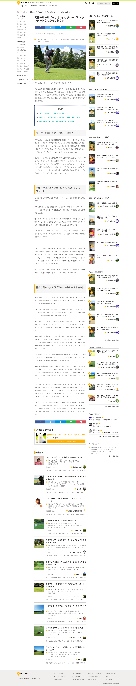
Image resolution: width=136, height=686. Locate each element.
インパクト (80, 39)
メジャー (77, 652)
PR (20, 38)
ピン (57, 525)
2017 (50, 634)
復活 (50, 464)
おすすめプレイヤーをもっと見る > (109, 436)
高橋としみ (96, 430)
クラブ (77, 545)
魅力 (57, 527)
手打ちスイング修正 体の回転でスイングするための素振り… (108, 328)
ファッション (23, 27)
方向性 (59, 547)
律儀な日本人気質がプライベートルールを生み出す (57, 121)
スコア (64, 569)
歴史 (82, 484)
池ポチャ (57, 464)
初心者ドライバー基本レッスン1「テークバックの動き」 (106, 95)
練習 (50, 506)
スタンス (52, 460)
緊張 (83, 567)
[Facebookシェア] (40, 27)
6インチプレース (61, 591)
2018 (72, 611)
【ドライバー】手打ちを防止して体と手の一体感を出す (107, 74)
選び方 (63, 486)
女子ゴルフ (22, 50)
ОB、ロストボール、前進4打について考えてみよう (65, 457)
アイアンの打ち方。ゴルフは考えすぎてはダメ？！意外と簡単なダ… (107, 363)
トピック (22, 61)
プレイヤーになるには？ (95, 673)
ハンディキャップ (54, 589)
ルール (40, 41)
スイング (52, 504)
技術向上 (22, 45)
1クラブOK (52, 593)
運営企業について (111, 673)
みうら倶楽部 (97, 417)
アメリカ (59, 613)
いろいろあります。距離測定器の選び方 (61, 520)
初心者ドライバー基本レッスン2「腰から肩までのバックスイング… (107, 108)
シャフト (71, 482)
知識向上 (22, 47)
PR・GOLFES (23, 71)
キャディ (76, 484)
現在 (61, 611)
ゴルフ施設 (22, 24)
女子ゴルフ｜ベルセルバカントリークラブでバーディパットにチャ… (107, 315)
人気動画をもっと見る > (112, 340)
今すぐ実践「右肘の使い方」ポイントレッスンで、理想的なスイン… (107, 385)
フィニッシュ (60, 652)
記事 (43, 6)
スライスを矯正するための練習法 (107, 203)
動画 (33, 6)
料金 (81, 613)
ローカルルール (64, 39)
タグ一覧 (109, 679)
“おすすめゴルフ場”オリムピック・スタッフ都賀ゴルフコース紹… (107, 143)
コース (72, 462)
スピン (51, 549)
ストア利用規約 (75, 676)
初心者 (21, 53)
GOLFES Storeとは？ (60, 676)
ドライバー (61, 656)
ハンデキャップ (73, 569)
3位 (55, 508)
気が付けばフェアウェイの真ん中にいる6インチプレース (59, 117)
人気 (70, 613)
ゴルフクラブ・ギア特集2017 (58, 632)
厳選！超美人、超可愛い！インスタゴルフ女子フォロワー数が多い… (107, 397)
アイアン (113, 447)
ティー (58, 569)
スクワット (71, 504)
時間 (73, 39)
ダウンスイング (81, 547)
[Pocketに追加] (81, 27)
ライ (59, 484)
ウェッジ (62, 506)
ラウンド (22, 21)
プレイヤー (23, 80)
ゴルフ (69, 506)
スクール (52, 654)
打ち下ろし (66, 654)
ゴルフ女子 (104, 447)
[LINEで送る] (71, 27)
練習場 (51, 525)
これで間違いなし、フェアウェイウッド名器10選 (64, 627)
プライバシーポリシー (77, 679)
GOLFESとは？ (58, 673)
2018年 (51, 613)
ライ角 (57, 634)
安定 (61, 630)
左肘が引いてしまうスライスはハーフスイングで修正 (107, 230)
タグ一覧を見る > (114, 456)
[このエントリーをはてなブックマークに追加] (60, 27)
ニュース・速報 (24, 69)
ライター (22, 84)
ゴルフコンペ (79, 589)
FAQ (107, 676)
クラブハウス (53, 462)
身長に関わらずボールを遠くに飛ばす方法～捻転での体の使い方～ (107, 48)
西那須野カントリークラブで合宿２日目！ (107, 182)
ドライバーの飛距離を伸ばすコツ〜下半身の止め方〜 (107, 34)
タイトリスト (53, 630)
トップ (24, 6)
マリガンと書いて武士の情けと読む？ (52, 113)
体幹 (82, 506)
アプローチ (95, 453)
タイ (50, 486)
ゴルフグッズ (23, 32)
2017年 (74, 654)
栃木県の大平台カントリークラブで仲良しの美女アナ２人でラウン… (107, 156)
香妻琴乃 (94, 449)
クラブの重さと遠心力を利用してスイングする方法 (107, 61)
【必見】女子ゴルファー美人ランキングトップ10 (107, 352)
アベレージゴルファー (73, 460)
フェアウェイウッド (55, 482)
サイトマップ (92, 679)
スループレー (53, 611)
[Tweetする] (50, 27)
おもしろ (22, 35)
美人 (50, 508)
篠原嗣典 (95, 424)
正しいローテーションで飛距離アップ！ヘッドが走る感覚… (107, 21)
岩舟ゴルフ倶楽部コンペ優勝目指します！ (107, 169)
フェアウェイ (53, 39)
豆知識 (47, 41)
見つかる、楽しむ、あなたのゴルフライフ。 (29, 678)
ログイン (115, 3)
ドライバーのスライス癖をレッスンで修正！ (107, 256)
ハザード (79, 462)
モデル (72, 523)
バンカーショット (54, 545)
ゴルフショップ (65, 525)
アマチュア (52, 615)
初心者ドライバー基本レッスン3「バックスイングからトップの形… (107, 121)
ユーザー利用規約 (75, 673)
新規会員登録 (58, 679)
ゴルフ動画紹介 (24, 66)
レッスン (22, 19)
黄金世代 (76, 506)
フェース (72, 632)
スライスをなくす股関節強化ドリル (107, 242)
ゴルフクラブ (102, 451)
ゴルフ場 (76, 567)
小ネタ (78, 611)
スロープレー (42, 39)
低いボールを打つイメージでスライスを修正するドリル (107, 217)
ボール (65, 547)
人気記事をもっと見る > (112, 406)
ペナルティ (60, 460)
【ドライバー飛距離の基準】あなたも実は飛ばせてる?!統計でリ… (107, 374)
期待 (78, 482)
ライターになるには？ (95, 676)
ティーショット (54, 571)
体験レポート (23, 30)
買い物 (53, 6)
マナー (65, 484)
